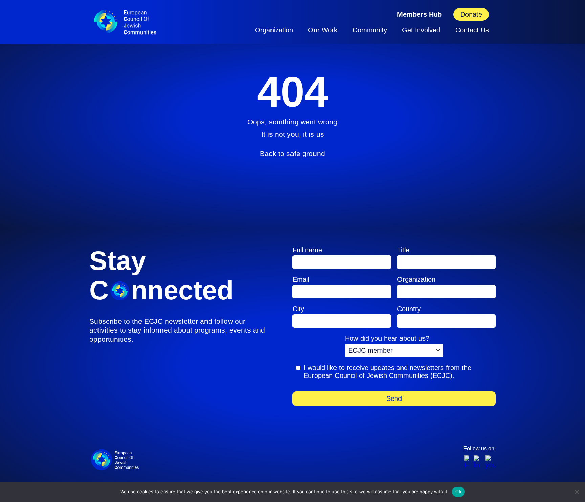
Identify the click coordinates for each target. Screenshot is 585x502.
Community (370, 30)
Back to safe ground (292, 153)
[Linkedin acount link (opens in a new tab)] (477, 462)
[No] (576, 491)
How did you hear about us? (387, 338)
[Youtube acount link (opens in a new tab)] (490, 462)
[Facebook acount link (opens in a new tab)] (466, 462)
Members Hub (419, 14)
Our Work (323, 30)
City (298, 309)
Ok (458, 491)
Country (409, 309)
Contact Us (472, 30)
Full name (307, 250)
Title (403, 250)
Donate (471, 14)
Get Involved (421, 30)
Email (300, 279)
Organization (274, 30)
